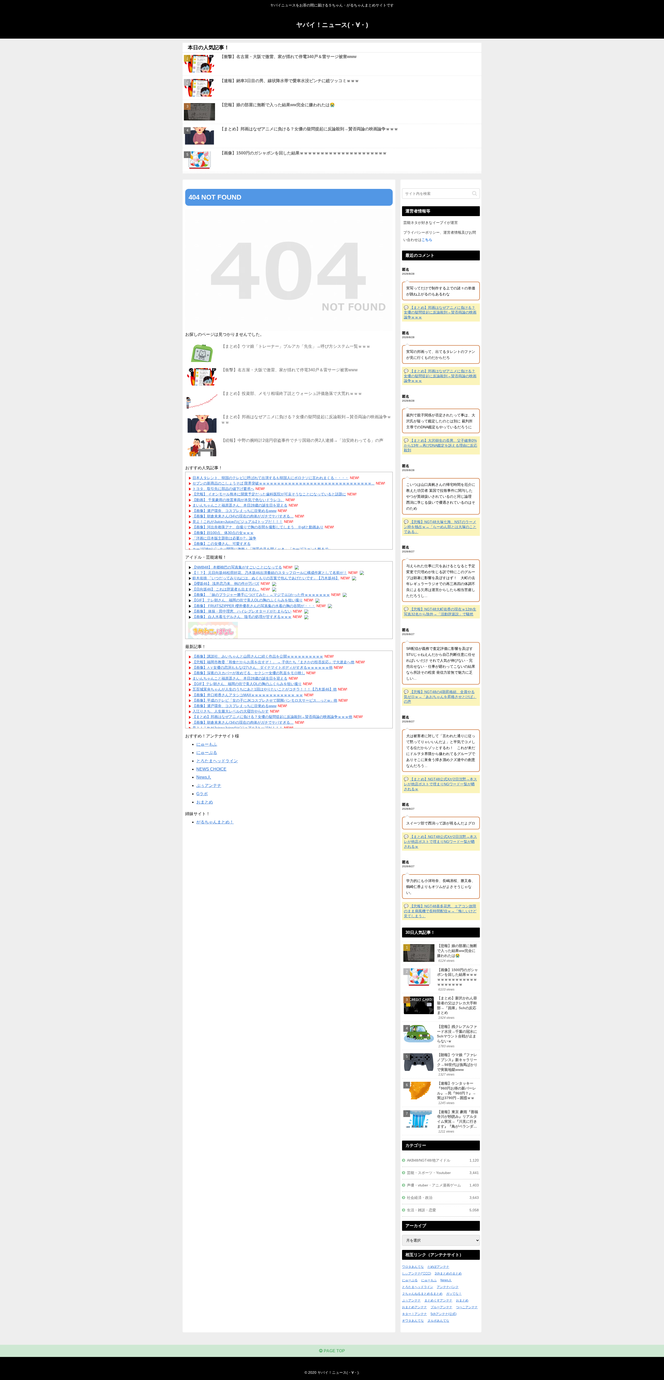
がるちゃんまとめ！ (215, 822)
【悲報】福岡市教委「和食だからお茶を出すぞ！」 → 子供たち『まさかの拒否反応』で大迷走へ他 (273, 662)
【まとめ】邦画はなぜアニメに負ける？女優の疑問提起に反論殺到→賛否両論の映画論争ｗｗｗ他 (272, 717)
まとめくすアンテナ (438, 1300)
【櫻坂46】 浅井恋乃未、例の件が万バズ (225, 583)
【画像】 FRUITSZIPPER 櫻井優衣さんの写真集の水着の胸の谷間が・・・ (253, 606)
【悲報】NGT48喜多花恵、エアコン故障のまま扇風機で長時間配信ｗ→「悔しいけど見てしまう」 (440, 911)
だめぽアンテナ (438, 1267)
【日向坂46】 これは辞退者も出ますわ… (225, 589)
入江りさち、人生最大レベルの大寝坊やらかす (230, 711)
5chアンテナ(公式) (444, 1314)
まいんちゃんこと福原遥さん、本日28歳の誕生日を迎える (239, 505)
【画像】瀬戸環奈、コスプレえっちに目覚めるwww (234, 511)
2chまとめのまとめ (448, 1273)
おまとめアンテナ (414, 1307)
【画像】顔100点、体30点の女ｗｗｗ (223, 533)
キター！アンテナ (414, 1314)
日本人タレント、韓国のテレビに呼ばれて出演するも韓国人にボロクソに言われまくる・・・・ (270, 478)
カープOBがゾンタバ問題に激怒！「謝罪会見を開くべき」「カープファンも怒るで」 (262, 549)
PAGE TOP (334, 1351)
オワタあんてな (413, 1320)
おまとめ (204, 802)
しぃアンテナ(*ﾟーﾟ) (416, 1273)
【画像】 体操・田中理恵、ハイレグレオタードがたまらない (242, 611)
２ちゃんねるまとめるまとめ (422, 1294)
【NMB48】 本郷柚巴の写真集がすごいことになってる (237, 567)
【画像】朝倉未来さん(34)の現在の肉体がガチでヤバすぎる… (243, 516)
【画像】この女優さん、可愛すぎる (221, 544)
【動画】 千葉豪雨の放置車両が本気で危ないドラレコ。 (238, 500)
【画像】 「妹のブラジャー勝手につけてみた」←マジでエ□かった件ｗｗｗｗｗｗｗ (261, 595)
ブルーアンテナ (441, 1307)
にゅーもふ (206, 744)
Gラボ (202, 794)
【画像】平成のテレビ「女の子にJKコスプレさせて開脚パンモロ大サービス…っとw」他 (264, 700)
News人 (203, 777)
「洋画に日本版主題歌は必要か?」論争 (224, 538)
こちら (426, 240)
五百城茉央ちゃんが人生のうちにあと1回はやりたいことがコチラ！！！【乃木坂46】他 (264, 689)
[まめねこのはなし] (213, 631)
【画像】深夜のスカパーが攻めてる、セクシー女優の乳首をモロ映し (248, 673)
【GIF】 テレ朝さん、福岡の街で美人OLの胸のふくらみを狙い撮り (247, 600)
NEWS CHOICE (211, 769)
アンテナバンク (448, 1287)
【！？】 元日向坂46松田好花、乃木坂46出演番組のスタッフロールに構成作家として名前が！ (269, 573)
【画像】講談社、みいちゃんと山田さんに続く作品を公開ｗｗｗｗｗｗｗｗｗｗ (257, 656)
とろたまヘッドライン (217, 761)
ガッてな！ (454, 1294)
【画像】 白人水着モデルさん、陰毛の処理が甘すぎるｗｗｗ (242, 617)
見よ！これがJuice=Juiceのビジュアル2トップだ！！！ (237, 522)
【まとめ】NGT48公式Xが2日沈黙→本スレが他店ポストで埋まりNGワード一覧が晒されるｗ (440, 784)
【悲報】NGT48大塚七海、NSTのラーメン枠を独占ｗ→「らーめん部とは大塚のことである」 (440, 526)
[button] (474, 193)
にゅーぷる (206, 752)
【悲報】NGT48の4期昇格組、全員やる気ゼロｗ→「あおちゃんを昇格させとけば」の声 (440, 696)
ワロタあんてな (413, 1267)
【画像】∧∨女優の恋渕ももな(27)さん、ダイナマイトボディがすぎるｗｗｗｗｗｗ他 (262, 667)
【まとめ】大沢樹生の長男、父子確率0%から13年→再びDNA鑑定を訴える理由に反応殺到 (440, 445)
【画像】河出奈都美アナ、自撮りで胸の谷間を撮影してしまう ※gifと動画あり (257, 527)
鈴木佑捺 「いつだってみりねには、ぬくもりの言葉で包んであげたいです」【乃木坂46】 (265, 578)
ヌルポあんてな (438, 1320)
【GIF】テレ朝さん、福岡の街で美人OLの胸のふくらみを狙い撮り (247, 684)
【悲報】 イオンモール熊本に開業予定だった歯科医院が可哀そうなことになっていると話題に (269, 494)
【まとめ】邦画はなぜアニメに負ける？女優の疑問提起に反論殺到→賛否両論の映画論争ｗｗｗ (440, 312)
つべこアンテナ (467, 1307)
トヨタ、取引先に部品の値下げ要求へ (223, 489)
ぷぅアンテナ (208, 785)
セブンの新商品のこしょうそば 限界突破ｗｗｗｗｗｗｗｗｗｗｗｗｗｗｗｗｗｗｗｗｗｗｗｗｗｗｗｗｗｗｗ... (283, 483)
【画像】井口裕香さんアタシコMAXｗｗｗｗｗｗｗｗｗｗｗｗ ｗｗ (247, 695)
